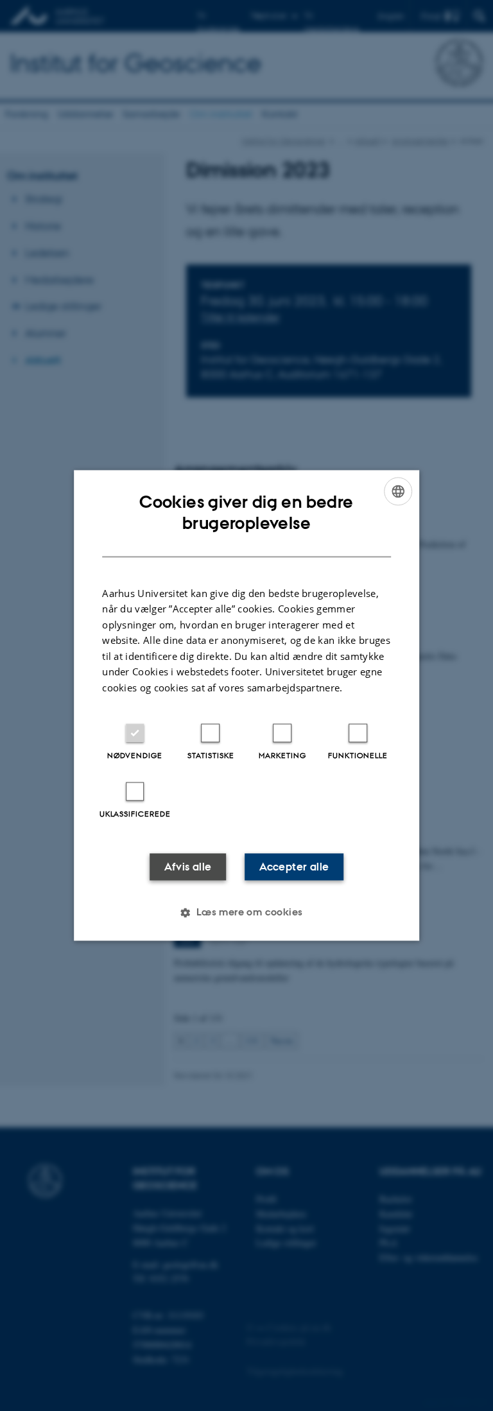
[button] (246, 913)
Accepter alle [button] (294, 867)
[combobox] (398, 491)
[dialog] (246, 705)
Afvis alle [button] (188, 867)
